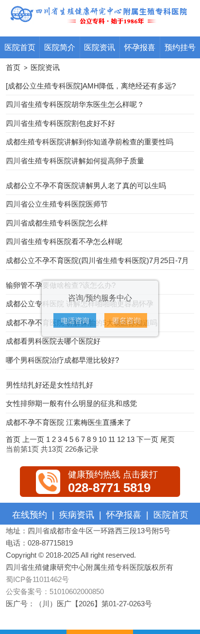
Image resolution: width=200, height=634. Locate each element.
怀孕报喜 (139, 47)
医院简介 (59, 47)
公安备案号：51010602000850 (55, 591)
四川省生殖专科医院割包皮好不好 (60, 123)
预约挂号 (180, 47)
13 (130, 439)
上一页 (33, 439)
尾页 (167, 439)
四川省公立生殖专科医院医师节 (57, 204)
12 (121, 439)
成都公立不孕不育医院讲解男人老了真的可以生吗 (86, 185)
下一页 (147, 439)
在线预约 (29, 515)
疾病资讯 (76, 515)
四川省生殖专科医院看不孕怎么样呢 (64, 241)
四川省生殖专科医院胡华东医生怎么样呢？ (75, 104)
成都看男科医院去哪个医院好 (53, 341)
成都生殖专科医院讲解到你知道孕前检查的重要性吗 (89, 142)
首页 (13, 67)
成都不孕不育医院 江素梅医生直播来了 (69, 422)
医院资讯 (99, 47)
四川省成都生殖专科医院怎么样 (57, 223)
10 (102, 439)
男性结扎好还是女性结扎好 (49, 385)
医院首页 (19, 47)
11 (111, 439)
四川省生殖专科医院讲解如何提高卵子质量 (75, 161)
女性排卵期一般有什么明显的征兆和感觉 (71, 403)
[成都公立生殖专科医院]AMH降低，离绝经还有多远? (91, 86)
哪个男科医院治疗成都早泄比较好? (62, 360)
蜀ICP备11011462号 (37, 579)
